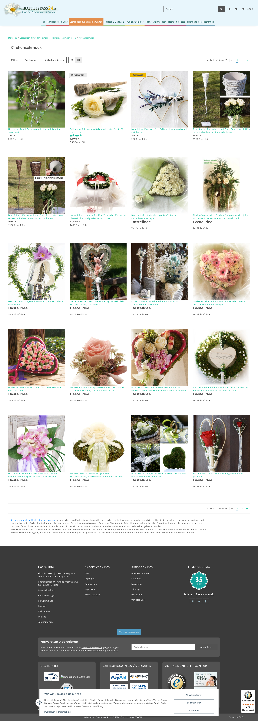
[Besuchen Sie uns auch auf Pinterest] (199, 601)
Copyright (90, 578)
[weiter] (247, 60)
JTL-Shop (242, 717)
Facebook (136, 578)
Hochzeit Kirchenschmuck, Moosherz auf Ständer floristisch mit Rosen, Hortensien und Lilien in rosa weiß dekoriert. (159, 389)
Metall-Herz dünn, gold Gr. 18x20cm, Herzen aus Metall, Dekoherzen (159, 131)
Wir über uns (138, 599)
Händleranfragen (46, 595)
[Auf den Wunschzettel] (60, 75)
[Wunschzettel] (236, 9)
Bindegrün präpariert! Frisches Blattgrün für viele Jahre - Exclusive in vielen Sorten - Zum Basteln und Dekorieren (221, 217)
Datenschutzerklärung (93, 647)
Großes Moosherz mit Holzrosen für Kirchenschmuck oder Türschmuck (34, 389)
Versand (42, 616)
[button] (229, 9)
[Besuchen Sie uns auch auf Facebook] (206, 601)
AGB (87, 573)
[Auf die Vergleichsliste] (52, 75)
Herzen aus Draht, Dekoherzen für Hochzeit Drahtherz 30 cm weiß (35, 131)
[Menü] (253, 691)
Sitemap (135, 589)
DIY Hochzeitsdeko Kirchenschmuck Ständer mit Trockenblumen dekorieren (155, 303)
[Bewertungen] (76, 135)
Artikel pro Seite (53, 60)
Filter (16, 60)
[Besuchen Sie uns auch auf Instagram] (192, 601)
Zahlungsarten (45, 621)
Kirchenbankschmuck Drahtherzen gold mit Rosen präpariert (218, 475)
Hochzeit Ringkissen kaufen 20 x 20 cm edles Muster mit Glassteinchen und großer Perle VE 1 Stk (98, 217)
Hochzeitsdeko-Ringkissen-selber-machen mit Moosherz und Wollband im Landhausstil (159, 475)
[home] (43, 22)
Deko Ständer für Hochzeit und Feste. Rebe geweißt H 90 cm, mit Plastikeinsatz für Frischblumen (221, 131)
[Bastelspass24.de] (30, 9)
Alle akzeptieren (194, 695)
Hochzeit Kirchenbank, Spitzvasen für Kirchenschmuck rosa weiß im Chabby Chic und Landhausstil (97, 389)
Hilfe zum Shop (45, 600)
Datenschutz (91, 584)
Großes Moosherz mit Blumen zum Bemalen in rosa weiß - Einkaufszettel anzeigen (219, 303)
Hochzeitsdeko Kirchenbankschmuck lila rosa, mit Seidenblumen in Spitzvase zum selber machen (33, 475)
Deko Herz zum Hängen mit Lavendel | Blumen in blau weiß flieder (35, 303)
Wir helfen (136, 594)
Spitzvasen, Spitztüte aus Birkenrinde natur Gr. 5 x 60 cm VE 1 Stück (96, 131)
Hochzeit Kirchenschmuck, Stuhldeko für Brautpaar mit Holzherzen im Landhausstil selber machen (220, 389)
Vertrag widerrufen (129, 631)
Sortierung (30, 60)
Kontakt (42, 606)
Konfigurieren (194, 702)
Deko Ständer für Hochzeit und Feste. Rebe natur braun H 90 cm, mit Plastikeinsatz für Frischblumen (36, 217)
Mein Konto (44, 611)
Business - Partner (140, 573)
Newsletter (136, 584)
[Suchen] (221, 9)
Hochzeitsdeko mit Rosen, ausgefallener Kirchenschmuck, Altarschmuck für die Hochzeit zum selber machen (96, 475)
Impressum (90, 589)
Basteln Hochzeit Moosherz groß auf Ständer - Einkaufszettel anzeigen (154, 217)
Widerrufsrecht (92, 594)
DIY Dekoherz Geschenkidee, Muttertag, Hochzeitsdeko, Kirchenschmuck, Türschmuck (97, 303)
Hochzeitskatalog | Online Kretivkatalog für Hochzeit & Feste (58, 583)
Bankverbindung (46, 590)
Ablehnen (194, 710)
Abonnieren (206, 647)
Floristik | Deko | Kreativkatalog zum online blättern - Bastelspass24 (56, 575)
